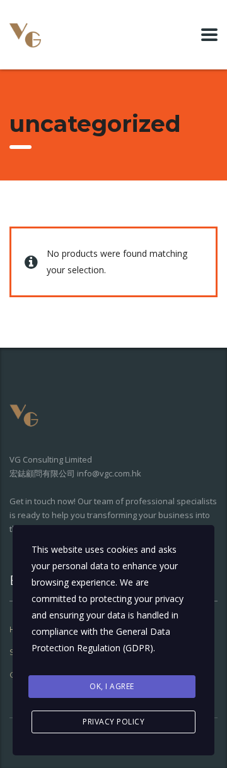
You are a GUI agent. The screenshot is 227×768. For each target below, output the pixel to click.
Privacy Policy (113, 721)
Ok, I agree (112, 686)
